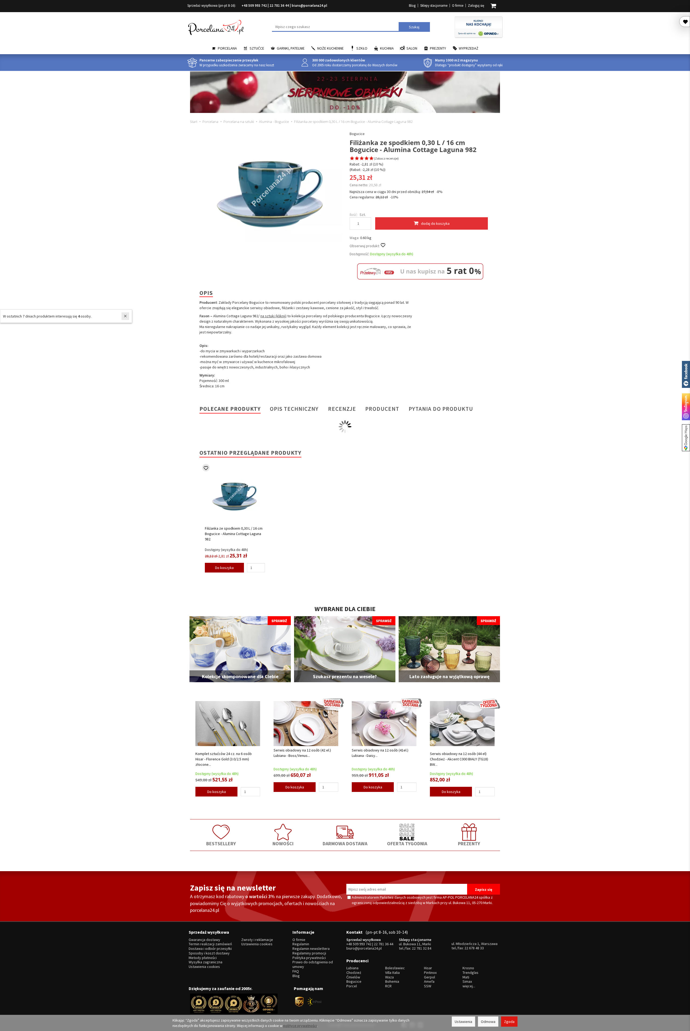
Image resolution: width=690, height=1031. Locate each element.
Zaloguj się (476, 5)
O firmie (457, 5)
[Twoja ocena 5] (371, 158)
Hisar (428, 968)
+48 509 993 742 (254, 5)
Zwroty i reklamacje (257, 939)
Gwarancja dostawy (204, 939)
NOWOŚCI (283, 843)
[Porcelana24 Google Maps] (686, 437)
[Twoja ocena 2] (356, 158)
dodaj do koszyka (435, 223)
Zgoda (509, 1021)
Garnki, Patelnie (291, 48)
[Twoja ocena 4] (366, 158)
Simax (467, 981)
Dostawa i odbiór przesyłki (210, 948)
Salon (411, 48)
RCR (388, 986)
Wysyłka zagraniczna (205, 962)
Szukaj (414, 27)
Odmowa (488, 1021)
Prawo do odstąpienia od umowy (312, 964)
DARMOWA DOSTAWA (345, 843)
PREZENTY (469, 843)
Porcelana (227, 48)
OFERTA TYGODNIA (407, 843)
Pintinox (430, 972)
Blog (412, 5)
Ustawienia (463, 1021)
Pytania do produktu (441, 408)
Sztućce (257, 48)
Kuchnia (387, 48)
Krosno (468, 968)
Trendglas (470, 972)
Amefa (429, 981)
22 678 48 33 (474, 948)
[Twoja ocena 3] (361, 158)
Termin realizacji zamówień (210, 944)
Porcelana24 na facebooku (686, 374)
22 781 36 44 (279, 5)
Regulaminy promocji (309, 953)
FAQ (295, 971)
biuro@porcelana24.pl (309, 5)
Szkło (361, 48)
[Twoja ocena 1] (352, 158)
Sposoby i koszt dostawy (209, 953)
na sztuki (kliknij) (273, 315)
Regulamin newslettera (311, 948)
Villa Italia (392, 972)
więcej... (469, 986)
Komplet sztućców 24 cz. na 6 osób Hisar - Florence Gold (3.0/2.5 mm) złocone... (223, 759)
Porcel (351, 986)
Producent (382, 408)
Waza (389, 977)
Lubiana (352, 968)
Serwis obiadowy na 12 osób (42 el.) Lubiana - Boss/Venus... (302, 753)
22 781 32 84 (421, 948)
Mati (466, 977)
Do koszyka (224, 567)
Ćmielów (353, 977)
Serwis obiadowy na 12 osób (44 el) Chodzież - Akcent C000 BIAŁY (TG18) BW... (459, 759)
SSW (427, 986)
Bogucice (357, 133)
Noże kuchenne (330, 48)
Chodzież (353, 972)
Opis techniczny (294, 408)
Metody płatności (203, 958)
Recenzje (342, 408)
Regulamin (300, 944)
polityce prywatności (300, 1025)
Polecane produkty (230, 408)
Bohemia (392, 981)
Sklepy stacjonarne (433, 5)
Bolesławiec (395, 968)
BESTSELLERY (221, 843)
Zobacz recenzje (386, 158)
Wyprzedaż (468, 48)
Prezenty (438, 48)
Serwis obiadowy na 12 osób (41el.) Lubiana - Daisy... (380, 753)
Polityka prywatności (309, 958)
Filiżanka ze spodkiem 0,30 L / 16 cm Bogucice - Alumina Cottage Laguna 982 (234, 534)
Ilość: (353, 214)
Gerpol (429, 977)
